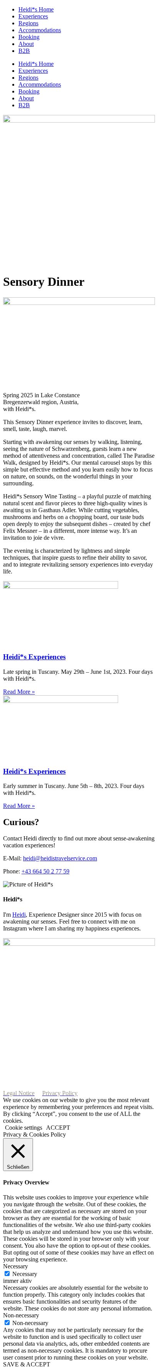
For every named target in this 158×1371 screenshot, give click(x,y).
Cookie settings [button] (23, 1127)
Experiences (33, 16)
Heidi (19, 914)
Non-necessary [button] (21, 1315)
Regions (28, 23)
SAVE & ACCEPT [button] (26, 1364)
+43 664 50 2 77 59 (45, 871)
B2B (24, 51)
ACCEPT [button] (58, 1127)
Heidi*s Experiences (34, 657)
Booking (29, 37)
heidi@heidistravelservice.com (60, 858)
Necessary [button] (15, 1266)
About (26, 44)
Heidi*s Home (36, 9)
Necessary (24, 1274)
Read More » (19, 691)
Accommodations (39, 30)
